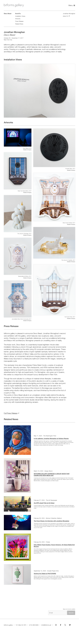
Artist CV (65, 16)
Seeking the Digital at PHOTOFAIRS (45, 573)
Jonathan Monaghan (69, 13)
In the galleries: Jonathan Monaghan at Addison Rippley (51, 438)
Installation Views (20, 16)
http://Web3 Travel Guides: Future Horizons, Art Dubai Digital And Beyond (54, 545)
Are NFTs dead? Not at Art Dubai (44, 503)
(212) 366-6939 (33, 625)
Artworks (17, 19)
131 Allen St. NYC (21, 625)
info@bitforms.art (46, 625)
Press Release (19, 21)
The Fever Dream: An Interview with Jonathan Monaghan (51, 521)
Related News (19, 24)
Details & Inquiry (27, 149)
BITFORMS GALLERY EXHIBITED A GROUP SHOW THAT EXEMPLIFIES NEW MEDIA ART (51, 474)
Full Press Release (10, 413)
